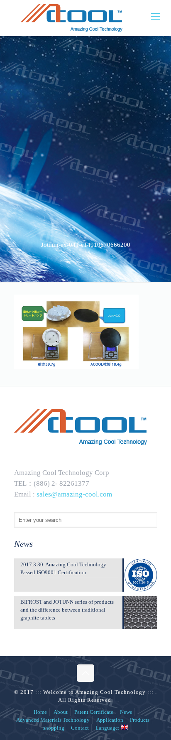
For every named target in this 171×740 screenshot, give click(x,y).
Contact (80, 728)
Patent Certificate (93, 712)
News (126, 712)
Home (40, 712)
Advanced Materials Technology (53, 720)
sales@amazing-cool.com (74, 494)
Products (139, 720)
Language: (108, 728)
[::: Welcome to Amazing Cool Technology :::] (85, 18)
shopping (53, 728)
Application (109, 720)
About (61, 712)
